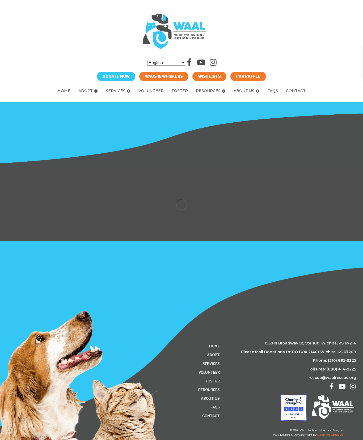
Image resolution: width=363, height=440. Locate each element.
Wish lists (209, 76)
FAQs (272, 90)
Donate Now (116, 76)
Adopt (85, 90)
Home (64, 90)
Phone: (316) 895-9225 (334, 360)
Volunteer (151, 90)
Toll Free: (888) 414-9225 (332, 369)
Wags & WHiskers (164, 76)
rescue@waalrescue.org (332, 377)
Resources (208, 90)
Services (115, 90)
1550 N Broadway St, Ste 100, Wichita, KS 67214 (310, 343)
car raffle (248, 76)
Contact (296, 90)
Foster (180, 90)
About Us (244, 90)
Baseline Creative (330, 435)
